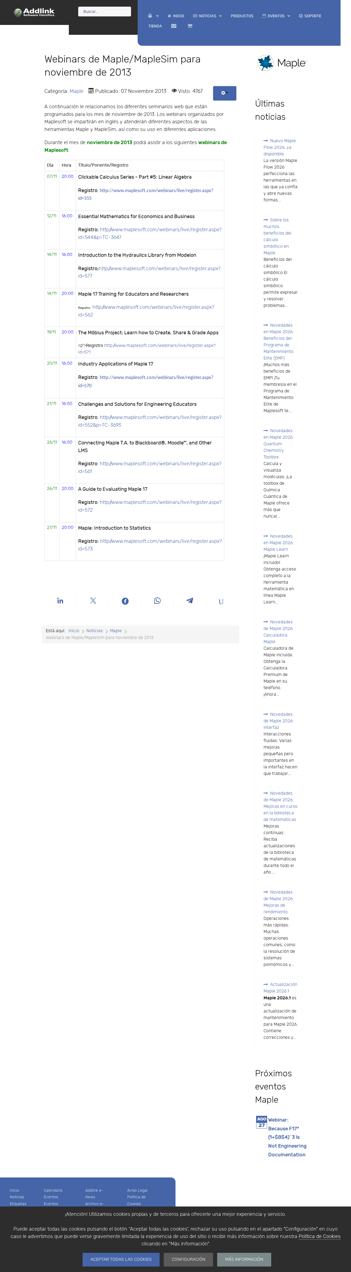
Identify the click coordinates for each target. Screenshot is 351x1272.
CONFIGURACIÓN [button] (188, 1259)
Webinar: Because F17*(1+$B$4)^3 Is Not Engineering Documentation (287, 1137)
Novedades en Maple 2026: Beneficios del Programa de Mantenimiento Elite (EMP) (279, 342)
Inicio (14, 1190)
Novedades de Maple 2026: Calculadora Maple (279, 632)
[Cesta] (190, 26)
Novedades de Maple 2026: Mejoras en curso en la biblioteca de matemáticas (281, 806)
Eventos (51, 1197)
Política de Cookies (320, 1236)
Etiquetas (18, 1204)
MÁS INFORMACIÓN (244, 1259)
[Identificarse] (153, 16)
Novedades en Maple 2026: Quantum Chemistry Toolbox (279, 444)
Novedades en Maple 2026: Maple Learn (279, 543)
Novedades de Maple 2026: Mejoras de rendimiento (279, 902)
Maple (76, 91)
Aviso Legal (137, 1190)
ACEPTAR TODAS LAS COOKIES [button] (121, 1259)
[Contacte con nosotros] (174, 26)
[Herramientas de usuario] (224, 93)
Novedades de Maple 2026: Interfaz (279, 721)
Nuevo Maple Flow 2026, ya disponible (280, 147)
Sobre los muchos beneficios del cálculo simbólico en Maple (277, 237)
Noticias (17, 1197)
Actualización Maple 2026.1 (280, 988)
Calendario (53, 1190)
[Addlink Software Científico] (34, 12)
